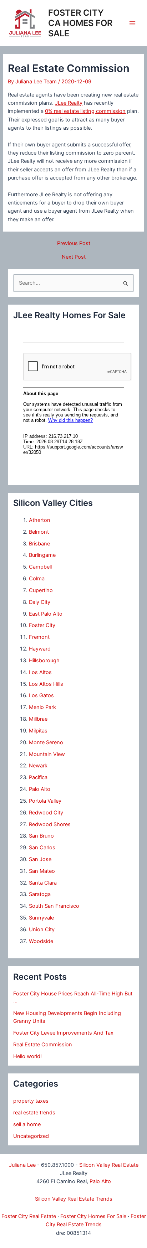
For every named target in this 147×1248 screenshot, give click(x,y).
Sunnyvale (41, 918)
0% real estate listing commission (85, 111)
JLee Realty (68, 103)
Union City (42, 929)
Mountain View (47, 754)
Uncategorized (31, 1136)
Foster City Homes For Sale (93, 1216)
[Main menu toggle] (132, 23)
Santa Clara (43, 883)
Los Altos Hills (46, 684)
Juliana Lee (22, 1165)
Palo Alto (39, 789)
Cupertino (41, 590)
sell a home (27, 1124)
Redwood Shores (50, 824)
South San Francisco (54, 906)
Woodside (41, 941)
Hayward (40, 649)
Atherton (39, 520)
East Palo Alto (45, 614)
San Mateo (42, 871)
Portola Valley (45, 801)
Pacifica (38, 777)
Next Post (74, 257)
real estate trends (34, 1112)
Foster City (42, 625)
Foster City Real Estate (28, 1216)
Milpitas (38, 730)
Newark (38, 765)
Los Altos (40, 672)
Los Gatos (41, 695)
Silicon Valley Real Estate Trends (73, 1199)
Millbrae (38, 719)
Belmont (39, 532)
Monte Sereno (46, 742)
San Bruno (41, 836)
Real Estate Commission (42, 1044)
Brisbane (39, 543)
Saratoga (40, 894)
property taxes (31, 1101)
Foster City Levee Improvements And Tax (63, 1033)
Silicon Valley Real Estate (108, 1165)
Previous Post (73, 243)
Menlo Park (42, 707)
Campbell (40, 567)
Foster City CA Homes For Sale (80, 22)
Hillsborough (44, 660)
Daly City (39, 602)
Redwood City (46, 812)
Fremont (39, 637)
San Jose (40, 859)
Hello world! (27, 1056)
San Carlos (42, 847)
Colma (37, 578)
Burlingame (42, 555)
